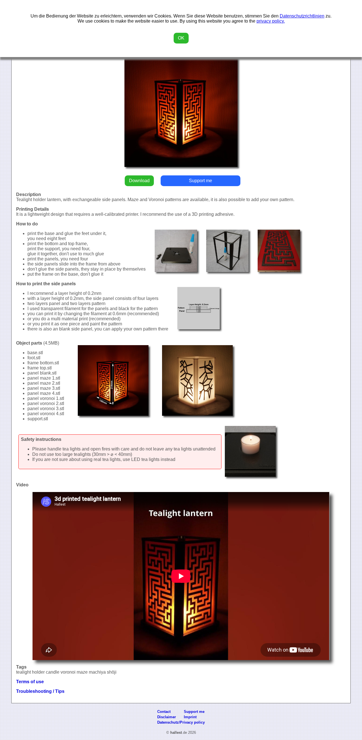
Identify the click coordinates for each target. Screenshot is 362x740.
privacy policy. (271, 21)
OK (181, 38)
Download (139, 180)
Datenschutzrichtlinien (302, 16)
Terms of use (30, 681)
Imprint (190, 717)
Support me (200, 180)
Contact (164, 711)
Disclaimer (166, 717)
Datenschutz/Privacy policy (181, 722)
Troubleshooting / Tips (40, 691)
